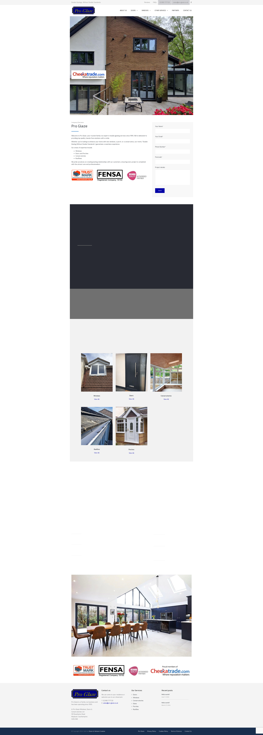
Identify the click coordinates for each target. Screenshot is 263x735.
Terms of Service (176, 731)
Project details (160, 167)
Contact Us (188, 731)
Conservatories (138, 701)
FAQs (155, 2)
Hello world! (166, 694)
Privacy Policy (151, 731)
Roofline (136, 709)
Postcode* (158, 157)
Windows (136, 698)
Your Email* (159, 137)
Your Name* (159, 126)
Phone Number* (160, 147)
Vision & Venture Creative (97, 731)
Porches (136, 706)
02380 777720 (165, 2)
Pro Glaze (141, 731)
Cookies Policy (163, 731)
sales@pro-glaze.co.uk (180, 2)
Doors (135, 695)
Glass (135, 704)
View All (96, 399)
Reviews (147, 2)
